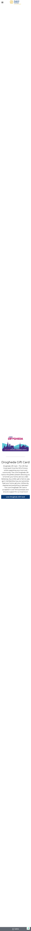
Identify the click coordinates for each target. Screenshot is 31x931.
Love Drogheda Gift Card (15, 497)
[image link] (15, 2)
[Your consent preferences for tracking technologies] (28, 928)
